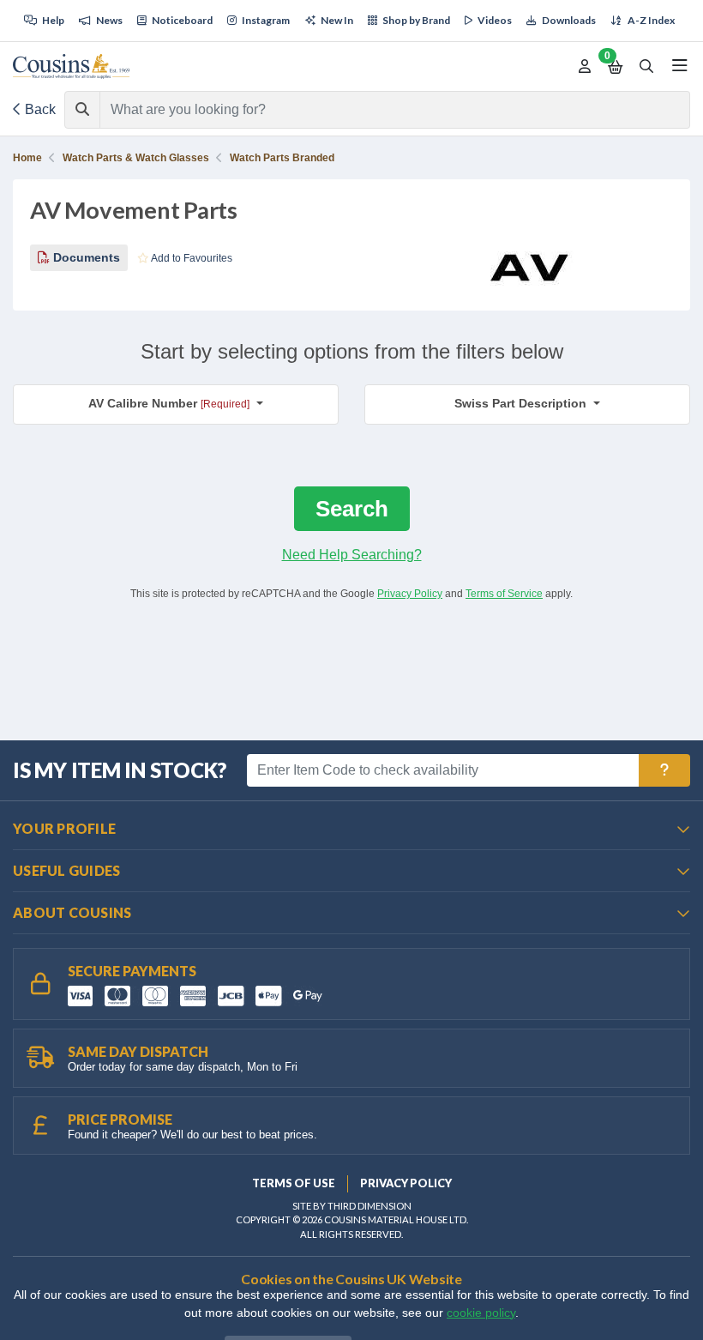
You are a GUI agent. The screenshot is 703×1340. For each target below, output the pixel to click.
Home (27, 158)
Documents (85, 257)
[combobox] (379, 110)
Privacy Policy (409, 594)
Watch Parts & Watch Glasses (136, 158)
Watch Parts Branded (282, 158)
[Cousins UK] (71, 66)
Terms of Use (293, 1183)
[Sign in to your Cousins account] (584, 67)
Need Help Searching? (352, 554)
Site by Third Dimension (352, 1205)
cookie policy (481, 1313)
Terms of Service (504, 594)
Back (38, 109)
